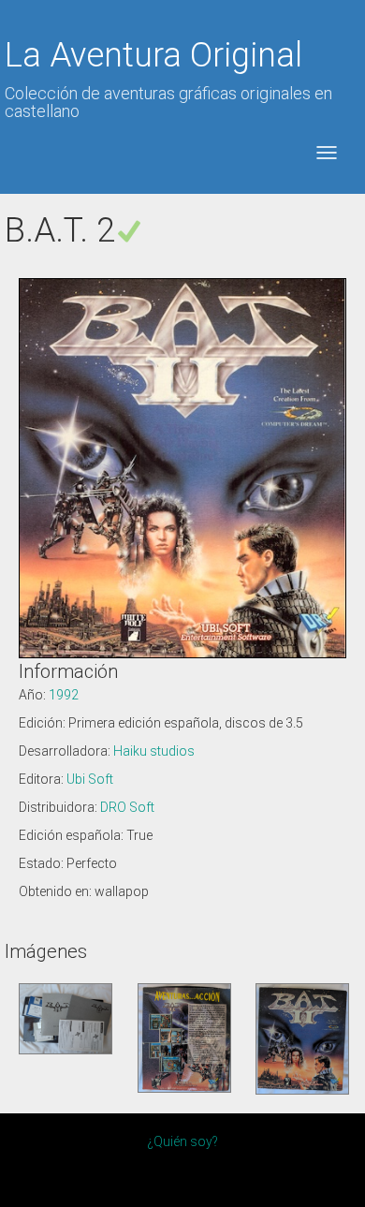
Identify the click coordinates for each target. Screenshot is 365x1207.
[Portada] (302, 1037)
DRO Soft (127, 807)
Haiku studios (154, 750)
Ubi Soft (89, 779)
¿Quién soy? (182, 1141)
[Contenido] (65, 1017)
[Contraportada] (184, 1037)
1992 (64, 694)
